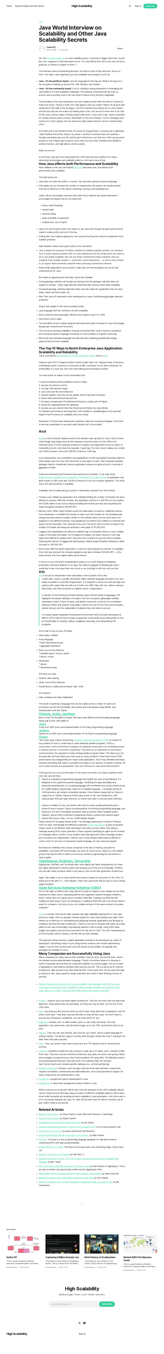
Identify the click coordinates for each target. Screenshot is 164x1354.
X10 (40, 575)
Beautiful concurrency (49, 1114)
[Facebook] (84, 1323)
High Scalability (82, 6)
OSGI (41, 914)
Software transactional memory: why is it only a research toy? (67, 1127)
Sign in (138, 6)
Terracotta (82, 861)
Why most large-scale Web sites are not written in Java (64, 1166)
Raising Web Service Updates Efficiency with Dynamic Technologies (70, 1174)
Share (120, 48)
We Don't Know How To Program (54, 1154)
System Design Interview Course (29, 6)
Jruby (56, 714)
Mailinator (43, 1022)
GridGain (66, 861)
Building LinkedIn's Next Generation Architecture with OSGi (66, 1178)
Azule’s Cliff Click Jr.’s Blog (51, 1147)
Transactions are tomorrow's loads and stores (60, 1122)
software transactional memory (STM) (91, 740)
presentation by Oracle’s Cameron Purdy (76, 356)
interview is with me (55, 58)
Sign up (82, 1334)
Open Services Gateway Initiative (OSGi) (70, 888)
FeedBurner (44, 1083)
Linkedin (43, 1051)
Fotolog (42, 984)
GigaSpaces (48, 861)
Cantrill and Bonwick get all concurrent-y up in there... (64, 1135)
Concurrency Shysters (49, 1118)
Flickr (41, 1043)
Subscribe (150, 6)
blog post (78, 167)
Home (9, 6)
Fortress (43, 1139)
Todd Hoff (51, 47)
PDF (106, 356)
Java (41, 22)
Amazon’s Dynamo (47, 1068)
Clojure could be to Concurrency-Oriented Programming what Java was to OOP (76, 1182)
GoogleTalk (44, 1079)
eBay (41, 1011)
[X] (79, 1323)
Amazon (42, 1001)
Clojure (44, 714)
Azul (41, 438)
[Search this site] (130, 6)
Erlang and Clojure (96, 825)
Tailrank (42, 1033)
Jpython (68, 714)
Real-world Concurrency (50, 1131)
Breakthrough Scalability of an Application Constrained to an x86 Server (72, 477)
